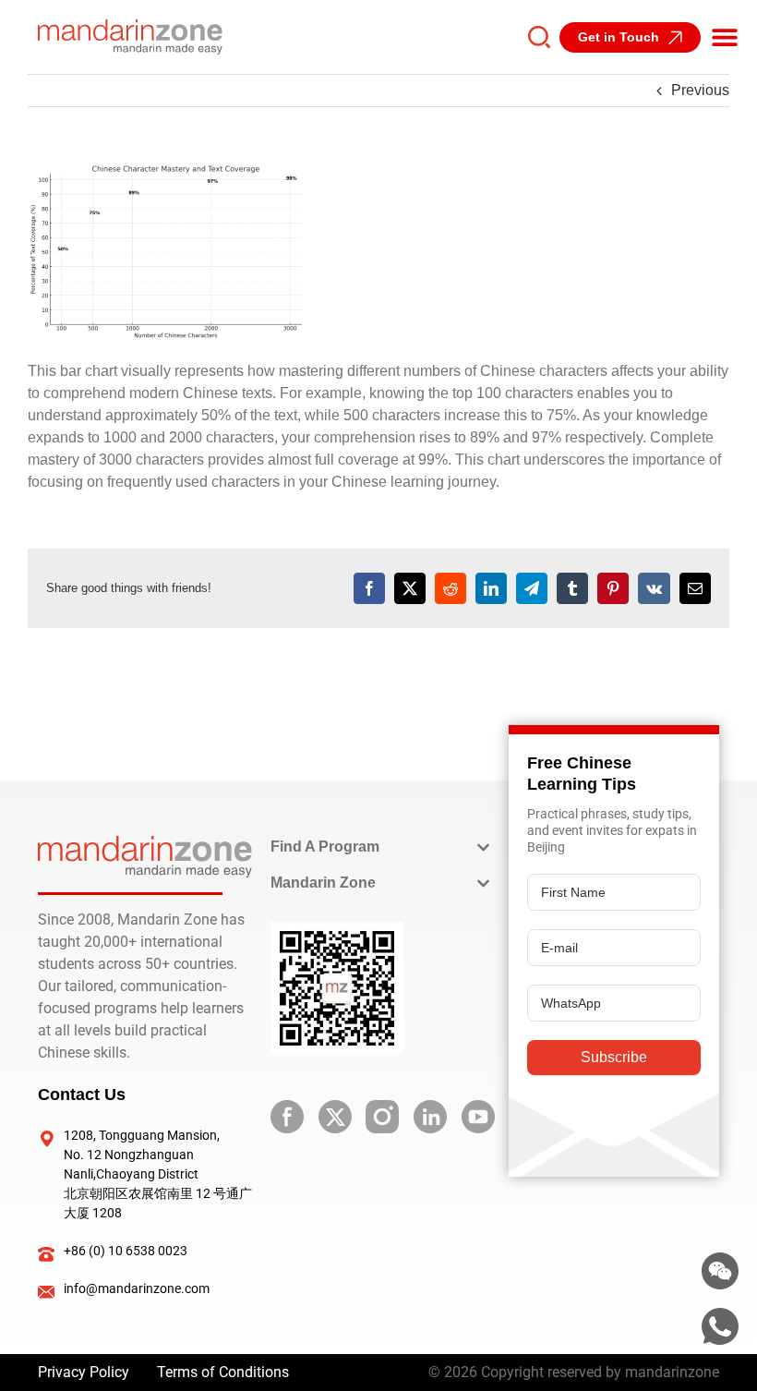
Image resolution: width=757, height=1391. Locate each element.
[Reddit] (450, 588)
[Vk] (654, 588)
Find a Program (324, 846)
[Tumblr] (572, 588)
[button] (725, 37)
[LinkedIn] (491, 588)
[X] (410, 588)
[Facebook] (369, 588)
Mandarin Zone (323, 882)
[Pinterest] (613, 588)
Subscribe (614, 1057)
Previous (700, 90)
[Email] (695, 588)
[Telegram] (531, 588)
